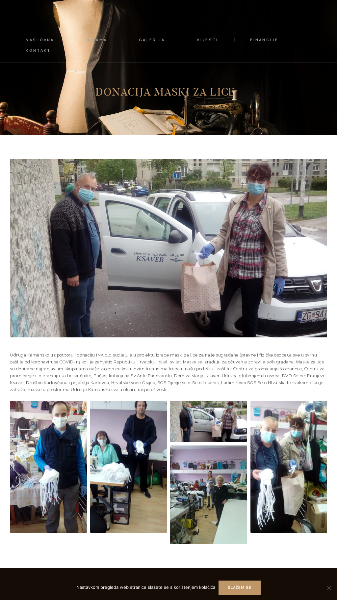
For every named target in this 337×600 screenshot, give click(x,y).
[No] (328, 588)
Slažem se (239, 588)
